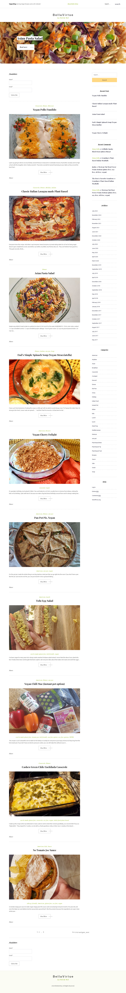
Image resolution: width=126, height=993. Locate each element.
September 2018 (97, 290)
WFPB (71, 737)
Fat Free (94, 388)
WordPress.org (96, 499)
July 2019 (95, 273)
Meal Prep (95, 426)
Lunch (48, 597)
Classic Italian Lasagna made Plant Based (44, 191)
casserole (39, 820)
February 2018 (96, 302)
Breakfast (95, 368)
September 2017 (97, 323)
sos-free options (63, 737)
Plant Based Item (97, 442)
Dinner (45, 106)
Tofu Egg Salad (44, 600)
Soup (52, 351)
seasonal (42, 488)
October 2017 (96, 319)
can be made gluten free (38, 654)
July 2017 (95, 331)
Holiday (48, 187)
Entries (95, 491)
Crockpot (94, 376)
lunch (93, 422)
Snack (93, 467)
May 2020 (95, 252)
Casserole (38, 106)
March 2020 (95, 261)
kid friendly (50, 654)
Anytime (94, 359)
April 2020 (95, 256)
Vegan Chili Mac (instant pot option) (44, 683)
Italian (54, 187)
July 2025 (95, 211)
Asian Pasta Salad (44, 273)
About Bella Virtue (73, 4)
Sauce (50, 846)
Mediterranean (96, 430)
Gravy (93, 393)
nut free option (53, 737)
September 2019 (97, 269)
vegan (48, 488)
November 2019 (96, 265)
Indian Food (95, 401)
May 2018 (95, 294)
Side (93, 463)
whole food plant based (61, 820)
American (42, 431)
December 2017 (96, 310)
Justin (94, 167)
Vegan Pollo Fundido (32, 38)
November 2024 (96, 215)
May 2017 (95, 340)
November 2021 (96, 223)
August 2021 (95, 227)
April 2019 (95, 277)
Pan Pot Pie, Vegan (44, 517)
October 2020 (96, 240)
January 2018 (96, 306)
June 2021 (95, 232)
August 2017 (95, 327)
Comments (96, 495)
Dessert (48, 431)
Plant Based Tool (97, 451)
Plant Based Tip (96, 447)
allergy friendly (32, 903)
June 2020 (95, 248)
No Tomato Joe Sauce (44, 850)
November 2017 (96, 315)
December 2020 (96, 236)
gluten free (48, 903)
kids (45, 846)
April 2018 (95, 298)
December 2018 (96, 281)
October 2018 (96, 286)
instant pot (35, 737)
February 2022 (96, 219)
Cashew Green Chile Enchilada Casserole (44, 767)
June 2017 (95, 335)
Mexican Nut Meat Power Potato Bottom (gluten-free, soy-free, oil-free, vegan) (104, 169)
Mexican (51, 106)
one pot (47, 351)
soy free (46, 820)
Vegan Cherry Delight (45, 434)
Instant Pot (95, 405)
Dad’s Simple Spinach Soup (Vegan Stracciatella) (45, 355)
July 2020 (95, 244)
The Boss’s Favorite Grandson (102, 178)
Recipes (94, 455)
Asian (93, 363)
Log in (93, 487)
